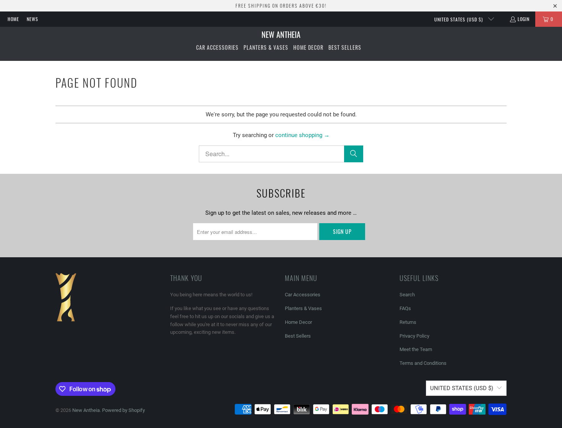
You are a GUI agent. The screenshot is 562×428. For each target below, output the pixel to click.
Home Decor (298, 322)
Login (524, 19)
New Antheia (86, 410)
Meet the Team (416, 349)
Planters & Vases (303, 308)
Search (407, 294)
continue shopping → (302, 135)
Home (13, 19)
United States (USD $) (459, 19)
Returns (408, 322)
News (32, 19)
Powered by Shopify (123, 410)
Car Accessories (302, 294)
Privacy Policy (414, 336)
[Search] (353, 153)
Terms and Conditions (423, 363)
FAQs (405, 308)
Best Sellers (298, 336)
